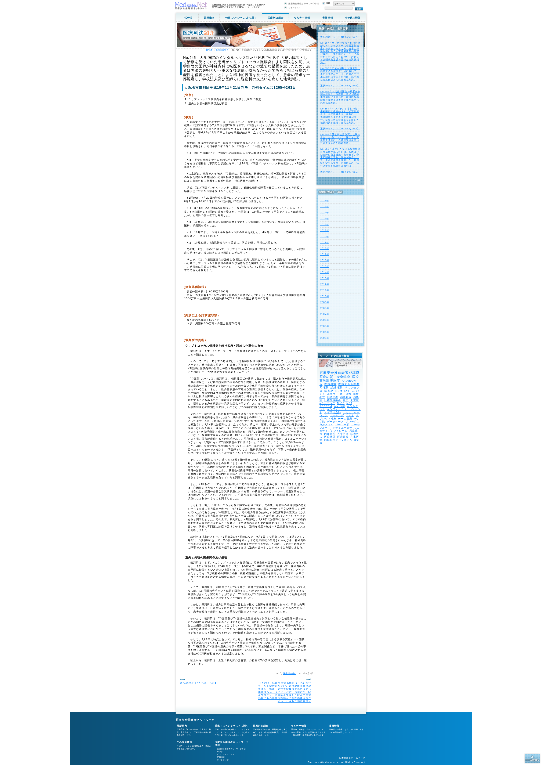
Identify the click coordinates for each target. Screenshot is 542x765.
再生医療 (342, 433)
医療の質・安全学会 (334, 377)
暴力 (345, 400)
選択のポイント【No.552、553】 (340, 128)
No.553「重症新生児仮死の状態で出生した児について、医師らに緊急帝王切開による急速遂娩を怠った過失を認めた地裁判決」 (340, 138)
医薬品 (328, 391)
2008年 (324, 308)
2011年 (324, 290)
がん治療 (339, 406)
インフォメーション (225, 754)
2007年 (324, 314)
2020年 (324, 236)
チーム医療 (345, 418)
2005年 (324, 326)
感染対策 (345, 397)
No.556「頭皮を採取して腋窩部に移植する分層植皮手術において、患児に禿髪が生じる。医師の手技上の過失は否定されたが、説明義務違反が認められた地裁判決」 (340, 74)
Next (357, 180)
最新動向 (182, 725)
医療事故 (330, 384)
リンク (220, 752)
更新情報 (221, 757)
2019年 (324, 242)
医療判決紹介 (289, 673)
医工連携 (345, 394)
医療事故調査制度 (339, 378)
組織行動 (336, 387)
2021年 (324, 230)
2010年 (324, 296)
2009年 (324, 302)
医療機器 (329, 436)
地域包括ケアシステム (338, 440)
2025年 (324, 206)
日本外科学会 (332, 400)
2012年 (324, 284)
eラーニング (327, 403)
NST (349, 403)
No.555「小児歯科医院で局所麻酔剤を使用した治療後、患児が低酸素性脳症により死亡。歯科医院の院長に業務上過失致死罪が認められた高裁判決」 (340, 97)
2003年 (324, 338)
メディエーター (342, 427)
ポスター (332, 394)
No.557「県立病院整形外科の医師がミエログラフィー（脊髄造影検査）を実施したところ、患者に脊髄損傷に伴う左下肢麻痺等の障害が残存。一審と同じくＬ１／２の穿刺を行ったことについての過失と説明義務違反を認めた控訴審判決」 (340, 53)
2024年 (324, 212)
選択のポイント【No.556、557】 (340, 37)
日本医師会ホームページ (352, 758)
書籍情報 (334, 725)
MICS (340, 403)
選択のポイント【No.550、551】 (340, 171)
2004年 (324, 332)
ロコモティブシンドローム (339, 429)
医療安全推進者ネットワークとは (231, 749)
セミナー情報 (299, 725)
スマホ (350, 415)
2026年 (324, 200)
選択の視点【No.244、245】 (198, 683)
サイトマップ (222, 760)
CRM (338, 391)
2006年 (324, 320)
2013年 (324, 278)
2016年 (324, 260)
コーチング (337, 415)
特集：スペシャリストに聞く (232, 725)
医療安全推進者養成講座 (339, 373)
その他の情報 (184, 742)
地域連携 (332, 397)
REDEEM (325, 406)
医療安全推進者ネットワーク (195, 719)
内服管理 (329, 433)
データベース (335, 421)
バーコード (342, 424)
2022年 (324, 224)
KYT (347, 391)
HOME (209, 50)
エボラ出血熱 (332, 412)
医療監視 (342, 436)
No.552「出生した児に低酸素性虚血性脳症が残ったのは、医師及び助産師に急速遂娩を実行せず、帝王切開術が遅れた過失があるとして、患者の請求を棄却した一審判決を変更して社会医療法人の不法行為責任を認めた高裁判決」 (340, 157)
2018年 (324, 248)
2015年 (324, 266)
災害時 (354, 400)
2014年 (324, 272)
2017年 (324, 254)
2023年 (324, 218)
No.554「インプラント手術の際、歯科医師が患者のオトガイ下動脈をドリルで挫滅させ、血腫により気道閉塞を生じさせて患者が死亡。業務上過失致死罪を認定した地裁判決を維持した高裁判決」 (340, 115)
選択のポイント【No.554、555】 (340, 85)
